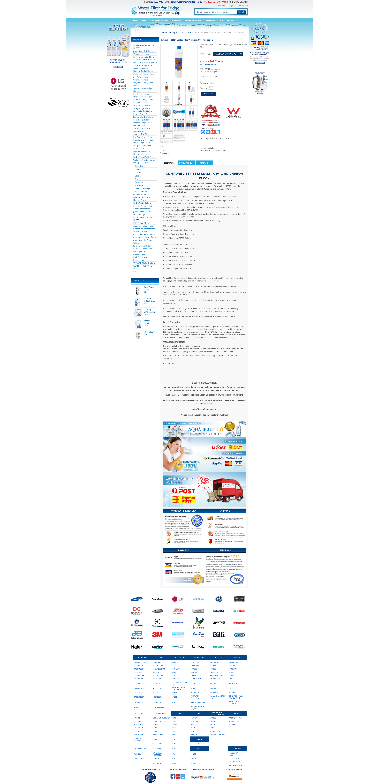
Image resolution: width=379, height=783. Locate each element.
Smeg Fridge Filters (141, 108)
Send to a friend (167, 147)
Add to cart (208, 94)
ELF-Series (139, 185)
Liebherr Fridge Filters (143, 226)
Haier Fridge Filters (141, 142)
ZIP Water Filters (140, 77)
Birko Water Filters (141, 208)
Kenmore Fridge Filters (143, 99)
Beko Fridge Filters (141, 120)
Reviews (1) (204, 163)
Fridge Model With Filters (144, 157)
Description (169, 163)
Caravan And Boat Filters (144, 234)
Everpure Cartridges (142, 145)
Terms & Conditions (193, 20)
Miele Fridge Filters (141, 105)
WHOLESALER (176, 20)
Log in (231, 5)
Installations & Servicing (143, 140)
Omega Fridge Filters (142, 111)
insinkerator (138, 260)
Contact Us (231, 20)
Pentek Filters (139, 148)
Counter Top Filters (141, 134)
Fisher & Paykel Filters (143, 71)
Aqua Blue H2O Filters (143, 51)
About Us (144, 20)
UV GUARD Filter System (144, 263)
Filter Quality (210, 20)
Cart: (239, 5)
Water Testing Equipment (144, 160)
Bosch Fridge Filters (142, 94)
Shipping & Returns (160, 20)
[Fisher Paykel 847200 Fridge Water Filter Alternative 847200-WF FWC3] (137, 290)
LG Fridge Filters (140, 68)
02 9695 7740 (157, 1)
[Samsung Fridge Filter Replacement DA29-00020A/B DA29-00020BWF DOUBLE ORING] (137, 302)
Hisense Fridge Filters (142, 122)
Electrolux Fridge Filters (143, 74)
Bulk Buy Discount (141, 257)
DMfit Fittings (139, 214)
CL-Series (139, 166)
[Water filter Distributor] (155, 9)
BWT (135, 271)
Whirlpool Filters (140, 80)
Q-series (138, 179)
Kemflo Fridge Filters (142, 114)
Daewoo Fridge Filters (142, 97)
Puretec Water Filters (142, 206)
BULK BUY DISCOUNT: (209, 77)
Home (135, 20)
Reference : (205, 83)
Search (241, 12)
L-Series (138, 176)
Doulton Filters (139, 125)
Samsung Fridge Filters (143, 65)
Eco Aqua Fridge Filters (143, 137)
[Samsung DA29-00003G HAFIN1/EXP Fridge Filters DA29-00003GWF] (137, 313)
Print (163, 150)
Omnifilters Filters (141, 194)
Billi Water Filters (140, 102)
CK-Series (139, 182)
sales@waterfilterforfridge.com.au (186, 1)
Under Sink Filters (141, 54)
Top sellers (139, 280)
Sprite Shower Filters (142, 246)
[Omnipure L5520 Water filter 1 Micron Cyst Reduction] (166, 82)
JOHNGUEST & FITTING (143, 211)
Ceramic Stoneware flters (144, 237)
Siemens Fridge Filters (143, 117)
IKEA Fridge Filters (141, 223)
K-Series (138, 172)
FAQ (221, 20)
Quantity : (204, 88)
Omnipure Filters (140, 162)
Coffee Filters (139, 254)
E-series (138, 169)
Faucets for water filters (143, 57)
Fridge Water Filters (142, 203)
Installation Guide (186, 163)
